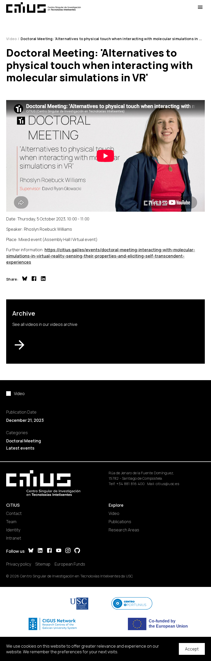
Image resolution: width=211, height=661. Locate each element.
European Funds (70, 564)
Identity (13, 530)
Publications (120, 521)
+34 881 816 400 (130, 483)
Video (11, 38)
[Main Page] (43, 7)
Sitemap (42, 564)
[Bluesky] (31, 551)
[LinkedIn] (40, 551)
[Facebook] (49, 551)
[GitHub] (77, 551)
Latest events (20, 448)
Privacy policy (18, 564)
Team (11, 521)
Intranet (13, 538)
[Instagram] (68, 551)
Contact (14, 513)
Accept (192, 649)
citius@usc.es (167, 483)
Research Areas (124, 530)
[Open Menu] (200, 7)
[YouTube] (59, 551)
